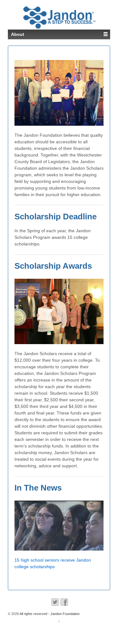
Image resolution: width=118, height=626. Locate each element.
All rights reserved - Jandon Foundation (49, 614)
